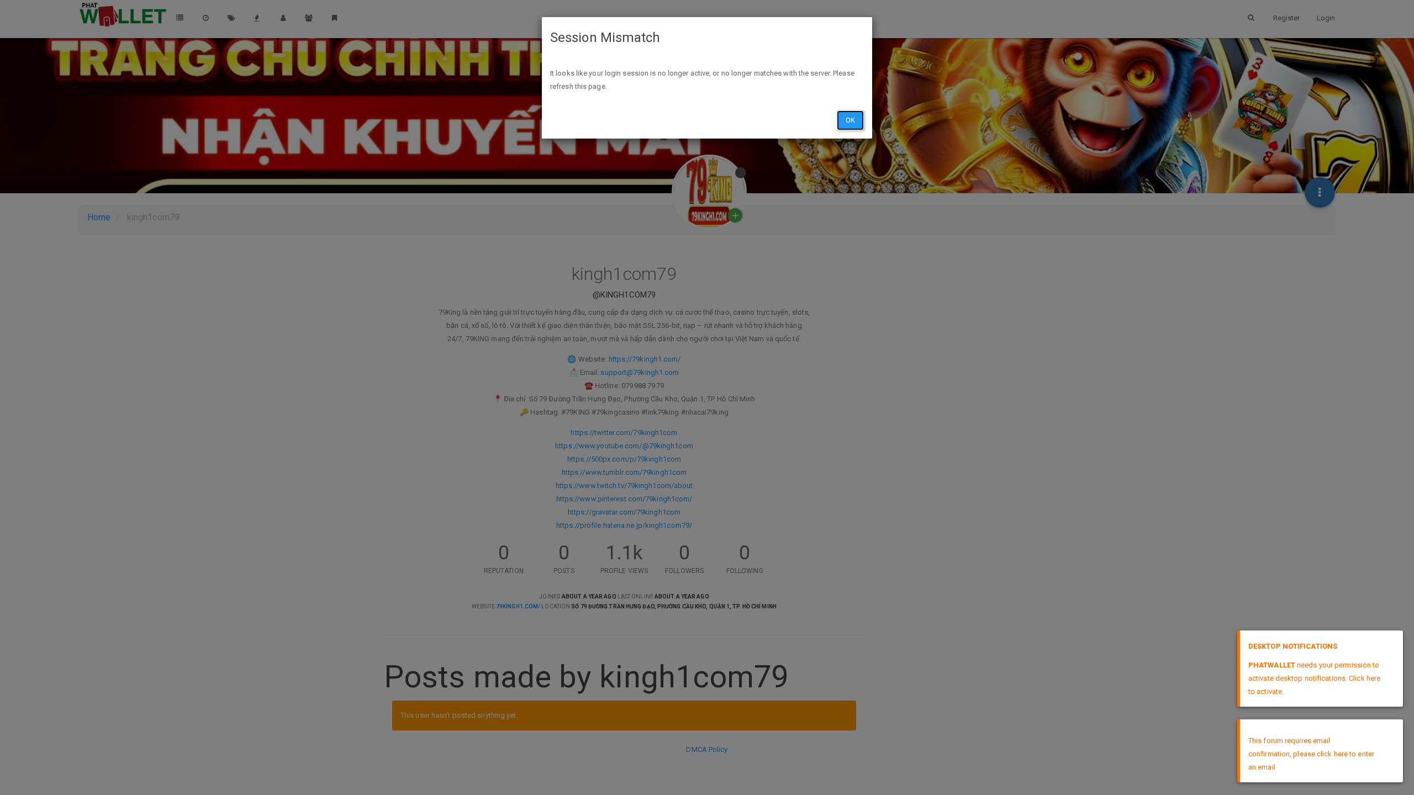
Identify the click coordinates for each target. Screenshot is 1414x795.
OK (850, 120)
